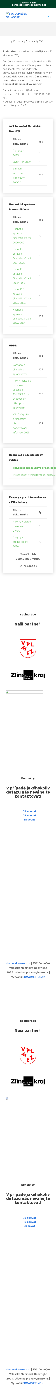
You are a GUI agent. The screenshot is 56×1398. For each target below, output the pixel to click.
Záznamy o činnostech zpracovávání (20, 370)
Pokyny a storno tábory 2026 (20, 542)
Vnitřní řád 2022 (22, 162)
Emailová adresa (16, 922)
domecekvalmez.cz (18, 963)
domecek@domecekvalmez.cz (28, 882)
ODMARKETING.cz (33, 977)
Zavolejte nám (28, 2)
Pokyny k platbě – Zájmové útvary (22, 526)
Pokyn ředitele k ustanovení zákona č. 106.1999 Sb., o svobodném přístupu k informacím (22, 394)
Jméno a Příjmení (17, 910)
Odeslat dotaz (19, 948)
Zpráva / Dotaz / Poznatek (23, 933)
